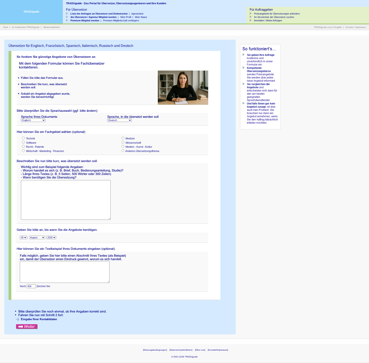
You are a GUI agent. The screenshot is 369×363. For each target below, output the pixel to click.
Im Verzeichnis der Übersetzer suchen (273, 17)
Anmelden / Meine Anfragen (267, 20)
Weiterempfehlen (51, 27)
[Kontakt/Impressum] (218, 350)
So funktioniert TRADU (26, 27)
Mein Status (141, 17)
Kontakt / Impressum (356, 27)
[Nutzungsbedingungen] (155, 350)
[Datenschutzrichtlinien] (181, 350)
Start (5, 27)
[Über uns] (200, 350)
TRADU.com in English (328, 27)
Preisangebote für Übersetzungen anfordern (276, 13)
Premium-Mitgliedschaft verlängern (121, 20)
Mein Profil (125, 17)
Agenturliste (137, 13)
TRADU (31, 11)
